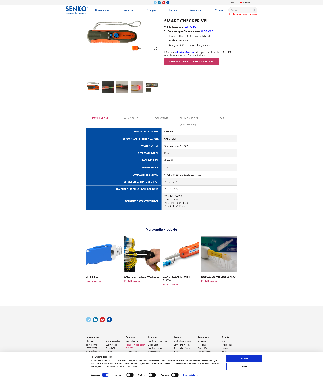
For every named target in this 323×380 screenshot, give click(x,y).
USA (223, 341)
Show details (189, 375)
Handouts (202, 344)
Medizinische (154, 351)
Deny (244, 366)
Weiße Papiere (204, 351)
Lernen (177, 337)
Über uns (89, 341)
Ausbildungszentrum (182, 341)
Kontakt (233, 2)
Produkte (130, 337)
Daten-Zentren (154, 344)
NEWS (109, 351)
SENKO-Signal (112, 344)
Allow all (244, 358)
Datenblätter (203, 348)
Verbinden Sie (132, 341)
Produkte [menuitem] (128, 10)
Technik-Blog (111, 348)
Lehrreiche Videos (182, 344)
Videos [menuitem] (219, 10)
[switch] (130, 375)
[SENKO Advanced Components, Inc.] (77, 8)
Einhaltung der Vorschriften (189, 119)
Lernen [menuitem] (173, 10)
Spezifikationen (101, 118)
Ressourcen (203, 337)
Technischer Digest (182, 348)
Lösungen (152, 337)
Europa (224, 348)
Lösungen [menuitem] (151, 10)
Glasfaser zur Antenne (157, 348)
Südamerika (226, 344)
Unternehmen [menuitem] (102, 10)
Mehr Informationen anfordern (191, 61)
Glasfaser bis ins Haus (157, 341)
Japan (224, 351)
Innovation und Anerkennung (92, 346)
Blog (176, 351)
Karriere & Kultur (113, 341)
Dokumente (161, 118)
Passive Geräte (132, 350)
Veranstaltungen (93, 350)
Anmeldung (131, 118)
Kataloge (202, 341)
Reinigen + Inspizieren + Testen (135, 346)
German (246, 2)
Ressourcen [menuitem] (196, 10)
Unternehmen (92, 337)
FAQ (222, 118)
